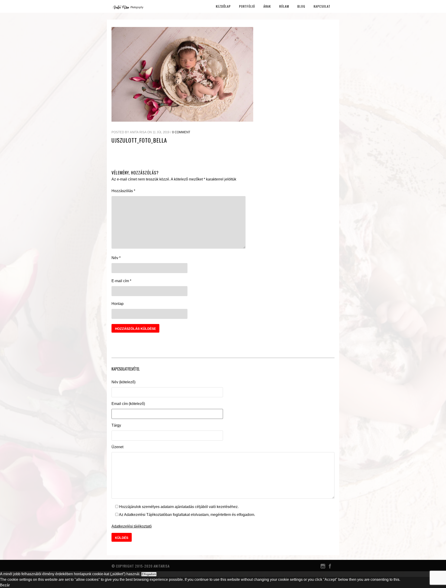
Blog (301, 6)
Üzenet (117, 447)
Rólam (284, 6)
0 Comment (181, 132)
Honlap (118, 304)
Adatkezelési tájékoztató (132, 526)
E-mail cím (121, 281)
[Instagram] (323, 567)
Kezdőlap (223, 6)
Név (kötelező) (123, 382)
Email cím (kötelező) (128, 404)
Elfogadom (149, 574)
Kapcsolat (322, 6)
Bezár (5, 585)
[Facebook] (330, 567)
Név (116, 258)
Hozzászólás (123, 191)
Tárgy (116, 425)
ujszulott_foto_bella (139, 140)
